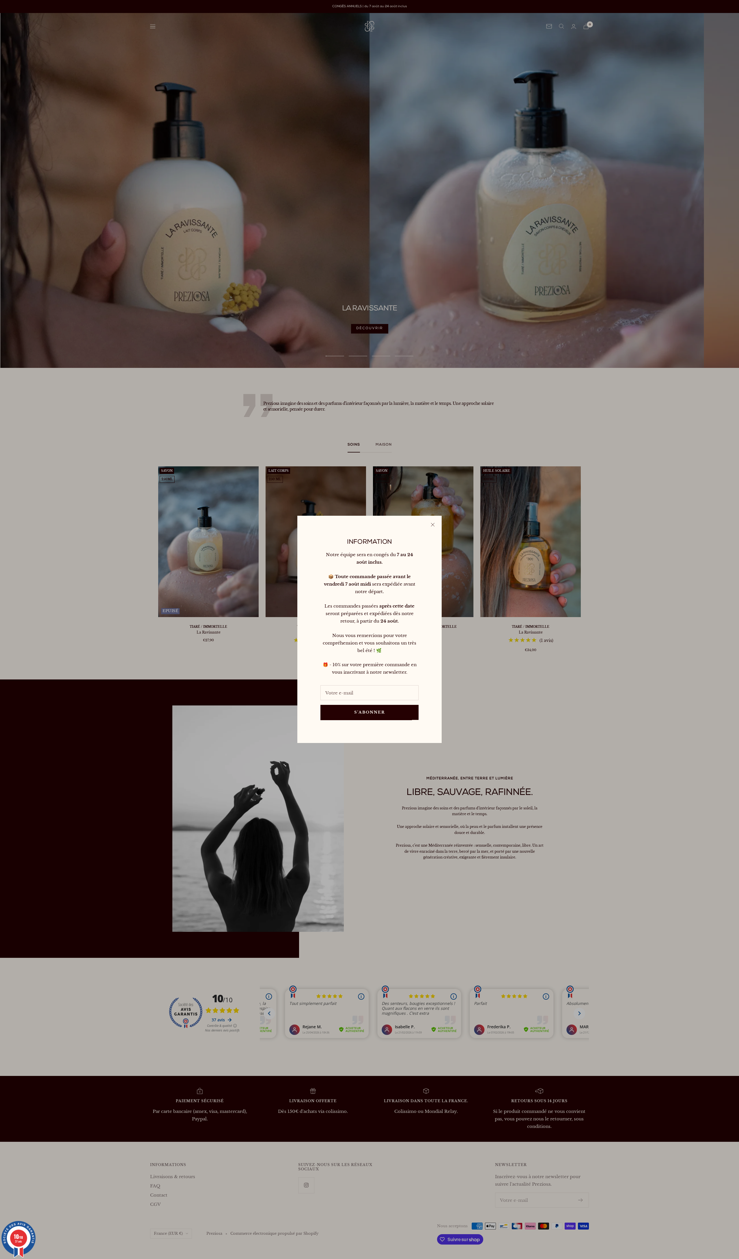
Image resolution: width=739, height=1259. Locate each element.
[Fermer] (433, 525)
